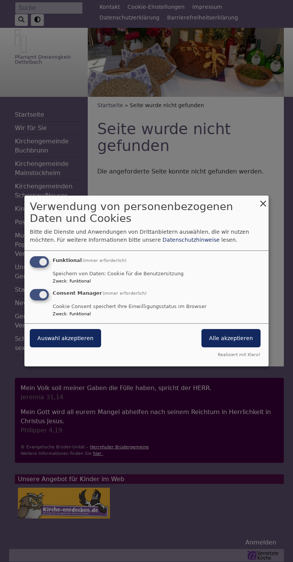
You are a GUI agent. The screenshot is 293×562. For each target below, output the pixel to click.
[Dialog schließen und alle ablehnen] (263, 200)
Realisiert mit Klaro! (239, 354)
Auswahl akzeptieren (65, 338)
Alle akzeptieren (231, 338)
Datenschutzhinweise (191, 240)
